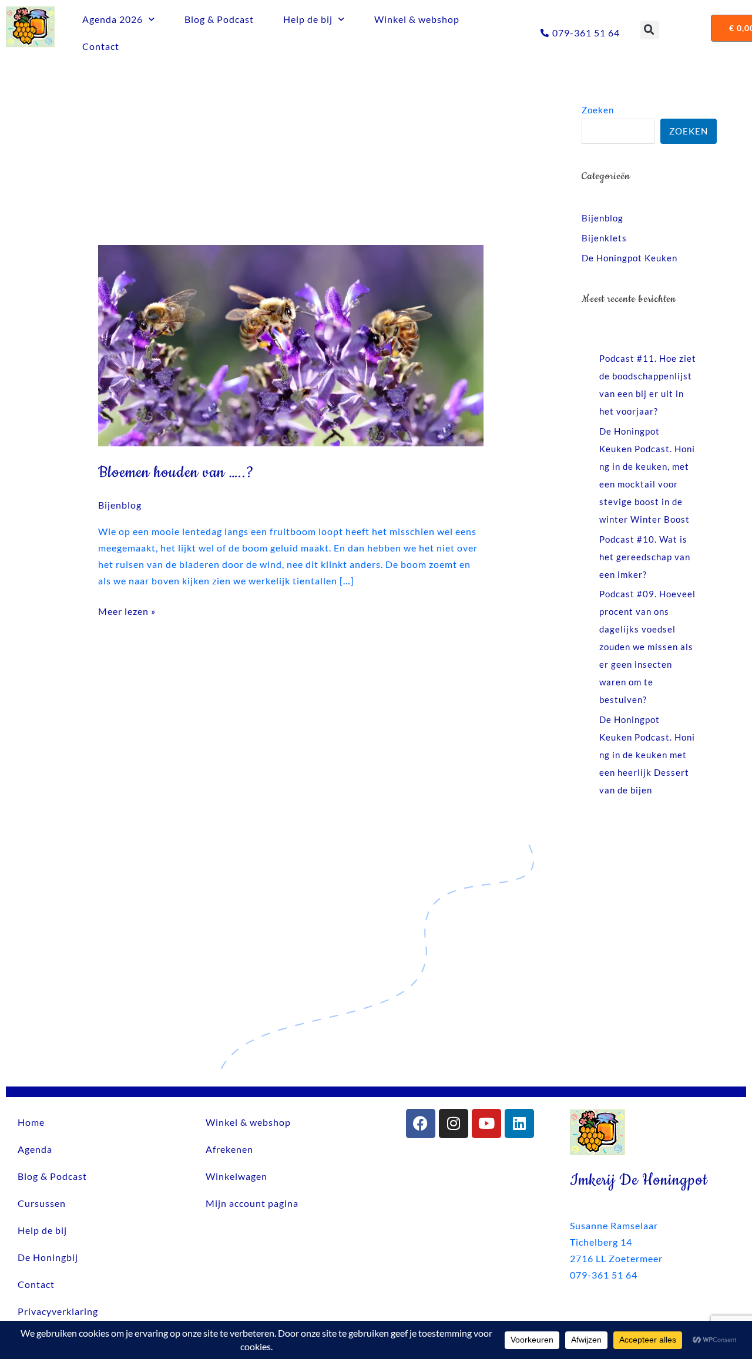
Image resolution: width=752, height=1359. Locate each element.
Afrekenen (229, 1149)
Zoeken (598, 110)
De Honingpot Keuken (629, 258)
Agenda (35, 1149)
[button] (649, 30)
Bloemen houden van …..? (176, 472)
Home (31, 1122)
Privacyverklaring (58, 1311)
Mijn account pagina (252, 1203)
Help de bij (308, 19)
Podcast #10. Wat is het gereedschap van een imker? (644, 557)
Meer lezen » (127, 610)
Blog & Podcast (219, 19)
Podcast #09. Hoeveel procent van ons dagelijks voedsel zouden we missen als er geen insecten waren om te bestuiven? (647, 646)
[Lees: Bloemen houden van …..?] (291, 344)
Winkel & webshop (416, 19)
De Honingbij (48, 1257)
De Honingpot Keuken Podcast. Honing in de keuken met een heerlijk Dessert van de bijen (647, 754)
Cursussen (42, 1203)
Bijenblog (120, 504)
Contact (100, 46)
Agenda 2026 (112, 19)
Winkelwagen (236, 1176)
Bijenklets (604, 238)
